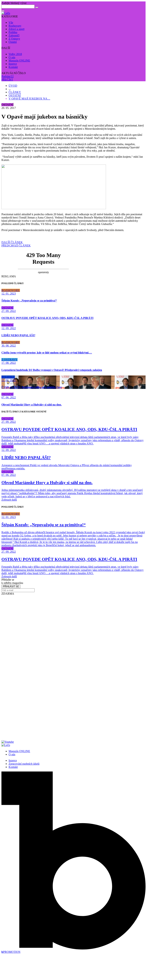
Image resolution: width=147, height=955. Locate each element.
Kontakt (13, 67)
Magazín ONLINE (19, 60)
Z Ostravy (14, 38)
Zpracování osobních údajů (24, 763)
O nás (12, 57)
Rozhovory (15, 25)
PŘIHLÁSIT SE (11, 586)
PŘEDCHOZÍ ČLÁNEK (16, 245)
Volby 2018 (15, 54)
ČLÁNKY (15, 92)
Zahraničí (14, 35)
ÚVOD (13, 85)
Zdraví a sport (16, 28)
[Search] (36, 7)
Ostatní (13, 41)
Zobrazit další (9, 499)
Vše (11, 22)
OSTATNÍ (15, 95)
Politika (13, 32)
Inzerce (13, 63)
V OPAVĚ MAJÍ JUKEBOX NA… (29, 98)
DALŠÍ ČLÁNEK (12, 242)
